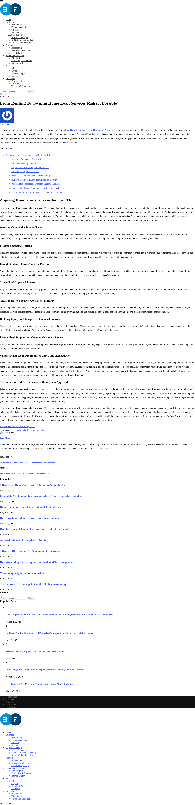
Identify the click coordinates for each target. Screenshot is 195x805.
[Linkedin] (3, 727)
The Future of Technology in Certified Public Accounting (33, 584)
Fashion (9, 45)
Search (31, 91)
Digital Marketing (14, 35)
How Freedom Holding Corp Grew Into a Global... (30, 517)
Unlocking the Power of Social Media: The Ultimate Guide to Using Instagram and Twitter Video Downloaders (59, 614)
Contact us (10, 78)
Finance (15, 30)
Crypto (14, 71)
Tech (8, 65)
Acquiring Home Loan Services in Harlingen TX (28, 155)
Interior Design (18, 63)
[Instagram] (1, 727)
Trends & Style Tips (20, 53)
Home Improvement (15, 55)
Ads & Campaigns (19, 37)
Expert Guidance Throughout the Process (30, 167)
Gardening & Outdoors (21, 60)
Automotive (16, 24)
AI (12, 68)
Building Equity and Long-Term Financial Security (34, 180)
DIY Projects (17, 58)
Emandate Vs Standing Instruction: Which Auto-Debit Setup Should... (41, 495)
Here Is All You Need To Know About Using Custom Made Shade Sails (40, 684)
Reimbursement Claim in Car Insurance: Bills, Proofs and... (35, 529)
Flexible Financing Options (23, 163)
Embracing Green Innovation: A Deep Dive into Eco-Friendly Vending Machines (45, 669)
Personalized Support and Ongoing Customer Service (35, 184)
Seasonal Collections (20, 50)
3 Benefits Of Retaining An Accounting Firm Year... (30, 550)
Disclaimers (16, 83)
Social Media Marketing (22, 42)
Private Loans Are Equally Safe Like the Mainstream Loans (35, 651)
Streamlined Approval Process (25, 171)
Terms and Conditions (21, 86)
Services (15, 32)
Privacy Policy (18, 81)
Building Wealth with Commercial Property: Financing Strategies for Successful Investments (50, 633)
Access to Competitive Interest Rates (27, 159)
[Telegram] (8, 727)
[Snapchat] (6, 727)
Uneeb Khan (5, 438)
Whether (72, 371)
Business (10, 22)
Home (8, 19)
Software (15, 76)
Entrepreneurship (19, 27)
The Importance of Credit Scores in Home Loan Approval (37, 192)
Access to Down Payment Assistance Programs (32, 175)
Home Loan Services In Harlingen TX (88, 130)
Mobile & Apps (18, 73)
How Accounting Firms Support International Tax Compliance (37, 562)
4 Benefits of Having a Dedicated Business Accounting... (32, 484)
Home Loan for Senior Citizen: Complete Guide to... (30, 506)
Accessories (16, 48)
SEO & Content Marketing (23, 40)
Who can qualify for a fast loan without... (24, 573)
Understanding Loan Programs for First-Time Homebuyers (37, 188)
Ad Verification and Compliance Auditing (24, 540)
